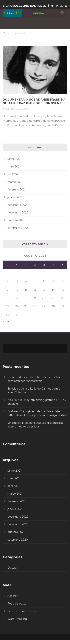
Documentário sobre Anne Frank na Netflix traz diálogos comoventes (34, 101)
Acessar (12, 596)
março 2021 (15, 182)
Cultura (12, 567)
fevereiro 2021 (16, 189)
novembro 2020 (18, 212)
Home (6, 33)
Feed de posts (16, 603)
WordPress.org (17, 619)
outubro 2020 (16, 220)
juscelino (23, 108)
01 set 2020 (9, 108)
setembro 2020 (17, 228)
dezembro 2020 (18, 205)
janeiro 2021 (15, 197)
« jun (6, 321)
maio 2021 (14, 166)
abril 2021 (13, 174)
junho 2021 (14, 159)
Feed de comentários (21, 611)
